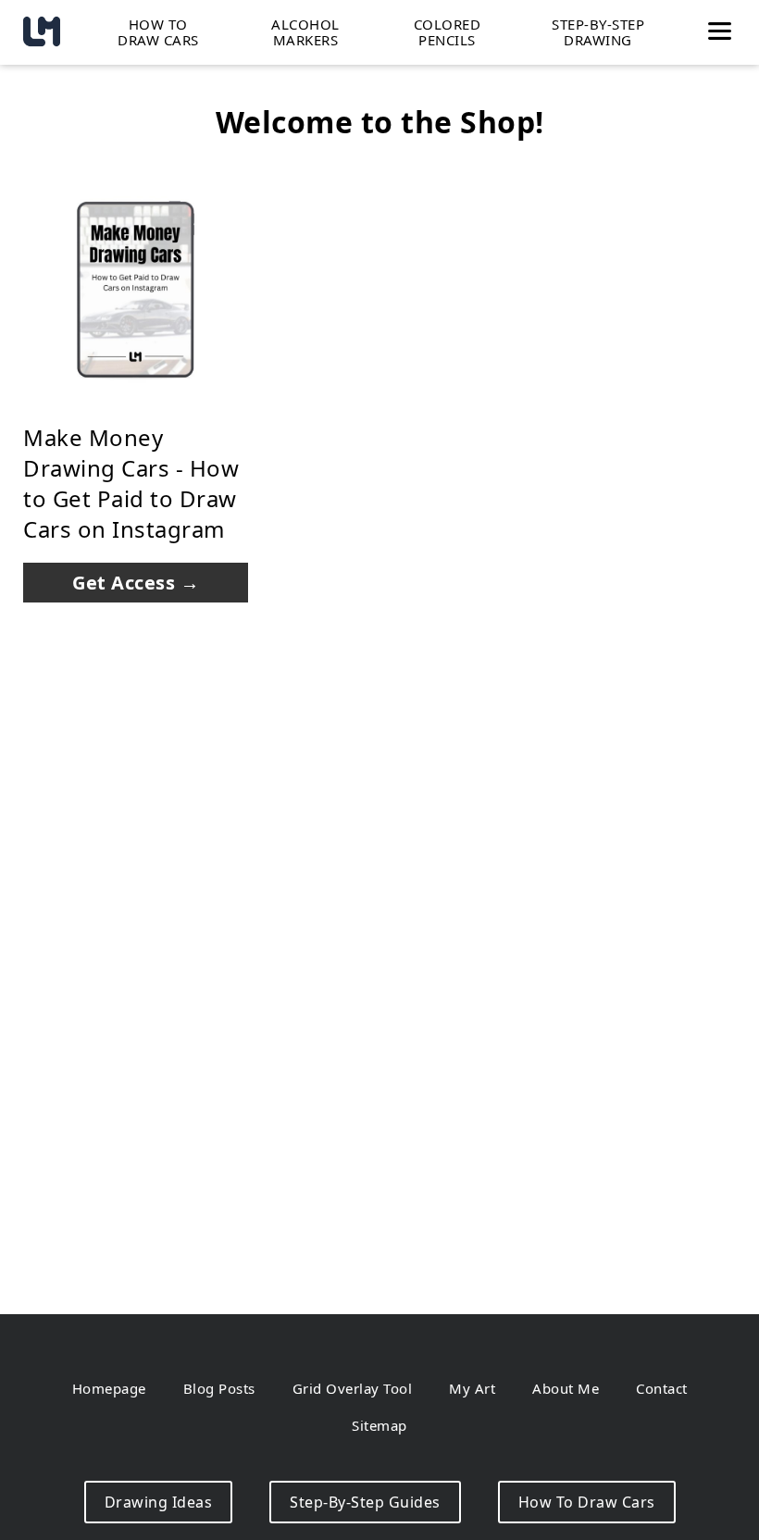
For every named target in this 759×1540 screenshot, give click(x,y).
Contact (662, 1388)
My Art (472, 1388)
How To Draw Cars (586, 1502)
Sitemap (379, 1425)
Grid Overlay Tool (352, 1388)
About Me (565, 1388)
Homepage (109, 1388)
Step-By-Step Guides (365, 1502)
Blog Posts (219, 1388)
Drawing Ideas (159, 1502)
